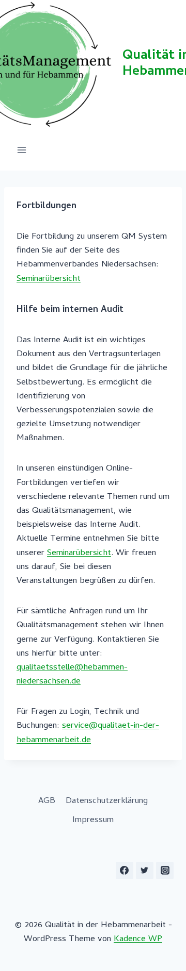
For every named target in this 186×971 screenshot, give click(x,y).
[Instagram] (165, 870)
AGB (46, 801)
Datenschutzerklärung (107, 801)
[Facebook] (124, 870)
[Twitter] (144, 870)
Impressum (93, 820)
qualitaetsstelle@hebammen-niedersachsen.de (72, 675)
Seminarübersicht (49, 279)
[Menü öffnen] (22, 150)
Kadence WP (138, 939)
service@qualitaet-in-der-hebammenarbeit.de (88, 733)
